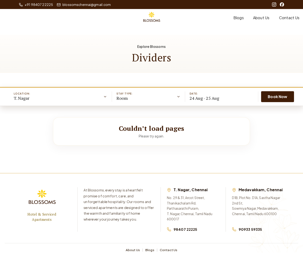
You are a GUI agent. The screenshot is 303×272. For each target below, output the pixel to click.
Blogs (238, 17)
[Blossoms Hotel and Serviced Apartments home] (42, 198)
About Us (261, 17)
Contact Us (289, 17)
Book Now (277, 96)
